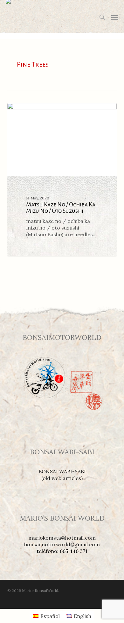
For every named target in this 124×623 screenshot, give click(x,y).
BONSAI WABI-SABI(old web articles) (62, 474)
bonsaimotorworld (37, 110)
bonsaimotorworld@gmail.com (62, 544)
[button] (114, 17)
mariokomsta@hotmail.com (62, 538)
